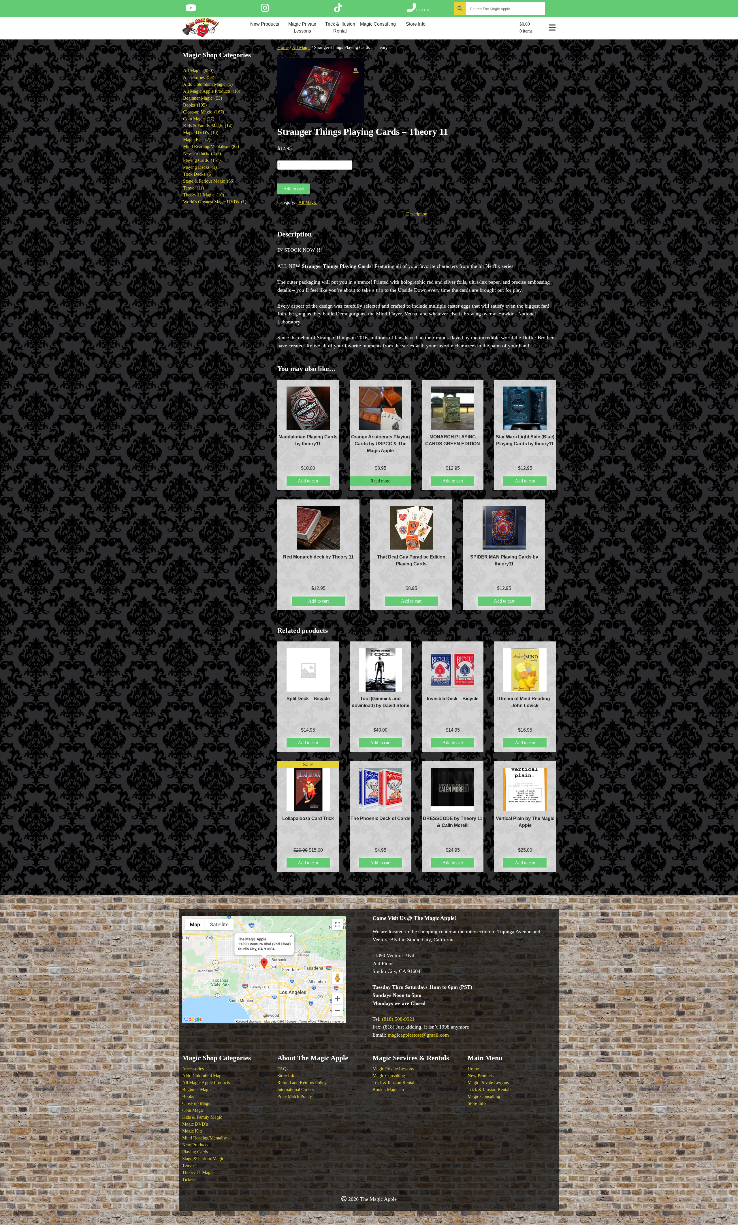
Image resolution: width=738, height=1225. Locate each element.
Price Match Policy (294, 1096)
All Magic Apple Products (206, 1082)
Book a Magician (388, 1089)
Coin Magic (193, 1110)
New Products (264, 24)
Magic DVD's (195, 1124)
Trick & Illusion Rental (340, 27)
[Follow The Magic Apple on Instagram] (265, 9)
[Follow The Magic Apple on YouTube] (191, 9)
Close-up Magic (196, 1103)
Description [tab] (416, 213)
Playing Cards (195, 1151)
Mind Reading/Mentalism (205, 1137)
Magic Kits (192, 1131)
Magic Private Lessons (302, 27)
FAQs (282, 1068)
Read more (380, 480)
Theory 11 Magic (198, 1172)
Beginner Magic (197, 1089)
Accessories (193, 1068)
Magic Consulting (378, 24)
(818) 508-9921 (398, 1019)
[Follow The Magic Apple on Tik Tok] (338, 9)
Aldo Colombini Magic (203, 1075)
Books (188, 1096)
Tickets (188, 1179)
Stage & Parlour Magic (203, 1158)
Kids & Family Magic (202, 1117)
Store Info (416, 24)
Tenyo (188, 1165)
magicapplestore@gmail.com (418, 1035)
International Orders (295, 1089)
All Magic (301, 47)
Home (283, 47)
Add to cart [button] (308, 480)
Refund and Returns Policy (302, 1082)
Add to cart (293, 188)
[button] (356, 70)
